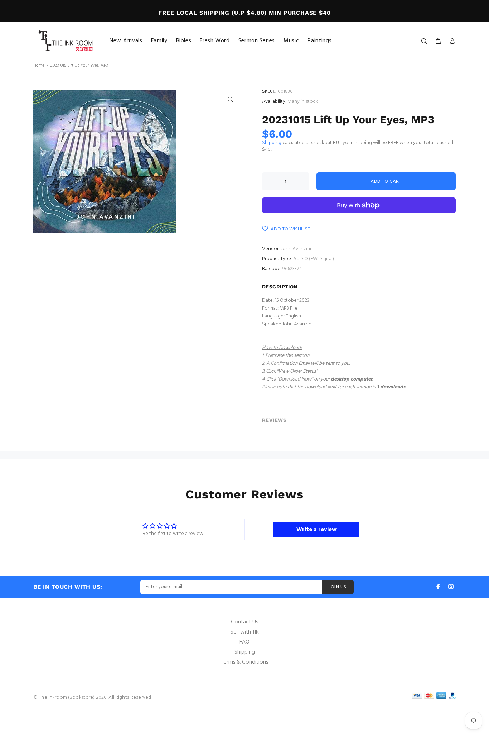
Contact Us (244, 622)
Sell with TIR (245, 632)
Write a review (316, 529)
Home (38, 65)
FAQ (244, 642)
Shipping (271, 143)
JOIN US (338, 587)
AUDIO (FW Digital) (313, 259)
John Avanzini (296, 249)
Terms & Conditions (244, 662)
